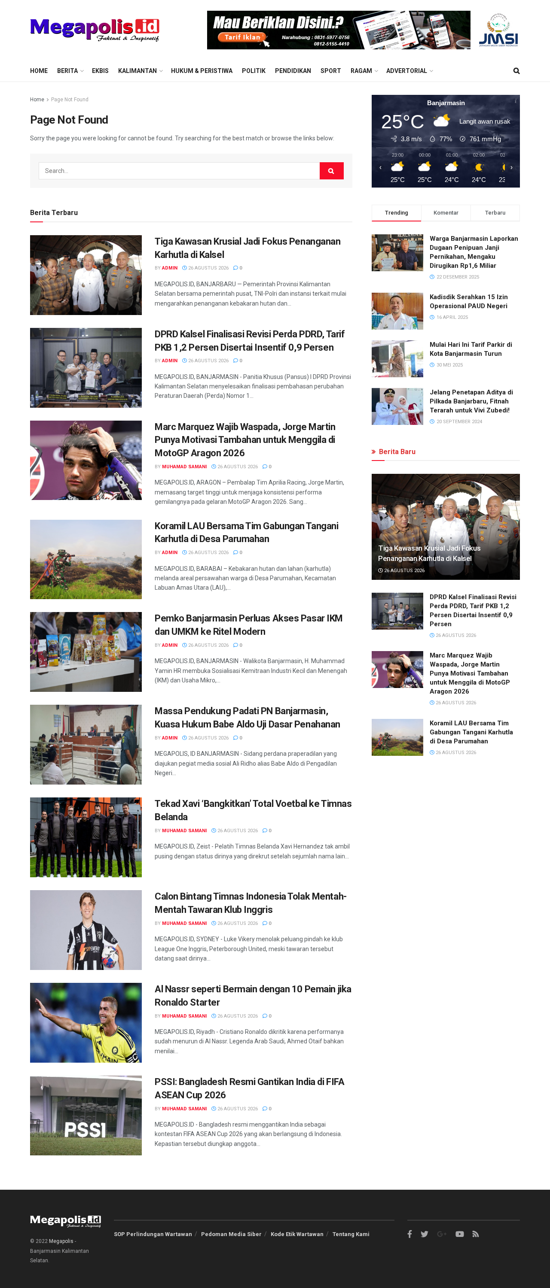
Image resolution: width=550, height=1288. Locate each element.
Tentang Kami (351, 1234)
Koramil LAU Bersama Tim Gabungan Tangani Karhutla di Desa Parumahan (471, 732)
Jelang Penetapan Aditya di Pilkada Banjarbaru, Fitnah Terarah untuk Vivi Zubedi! (471, 401)
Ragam (361, 70)
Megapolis (61, 1241)
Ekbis (100, 70)
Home (39, 70)
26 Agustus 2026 (208, 268)
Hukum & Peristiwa (201, 70)
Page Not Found (70, 100)
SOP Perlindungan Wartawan (153, 1234)
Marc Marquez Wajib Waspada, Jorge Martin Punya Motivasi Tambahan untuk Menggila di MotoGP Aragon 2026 (245, 440)
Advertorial (406, 70)
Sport (331, 70)
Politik (254, 70)
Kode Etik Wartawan (297, 1234)
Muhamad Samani (184, 467)
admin (169, 268)
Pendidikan (293, 70)
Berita (67, 70)
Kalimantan (137, 70)
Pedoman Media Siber (231, 1234)
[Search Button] (332, 170)
